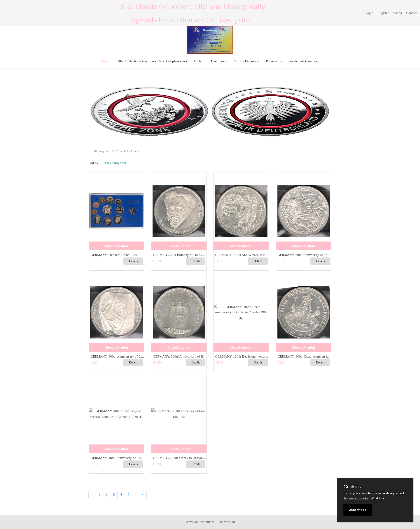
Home (106, 61)
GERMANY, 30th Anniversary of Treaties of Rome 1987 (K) (303, 255)
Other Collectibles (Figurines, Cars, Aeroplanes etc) (152, 61)
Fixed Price (218, 61)
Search (397, 13)
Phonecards (274, 61)
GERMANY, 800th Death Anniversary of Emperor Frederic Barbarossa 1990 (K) (303, 356)
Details (133, 261)
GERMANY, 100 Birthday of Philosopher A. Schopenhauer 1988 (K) (178, 255)
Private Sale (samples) (303, 61)
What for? (377, 498)
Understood (357, 509)
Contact (411, 13)
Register (383, 13)
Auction (198, 61)
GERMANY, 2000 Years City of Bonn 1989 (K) (178, 458)
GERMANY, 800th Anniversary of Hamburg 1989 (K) (178, 356)
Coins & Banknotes (246, 61)
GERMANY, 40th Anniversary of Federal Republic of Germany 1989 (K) (116, 458)
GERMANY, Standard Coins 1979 (113, 255)
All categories (101, 151)
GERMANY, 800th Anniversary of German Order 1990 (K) (116, 356)
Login (369, 13)
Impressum (227, 522)
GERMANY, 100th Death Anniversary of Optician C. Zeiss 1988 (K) (241, 356)
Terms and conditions (200, 522)
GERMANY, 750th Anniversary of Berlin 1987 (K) (241, 255)
